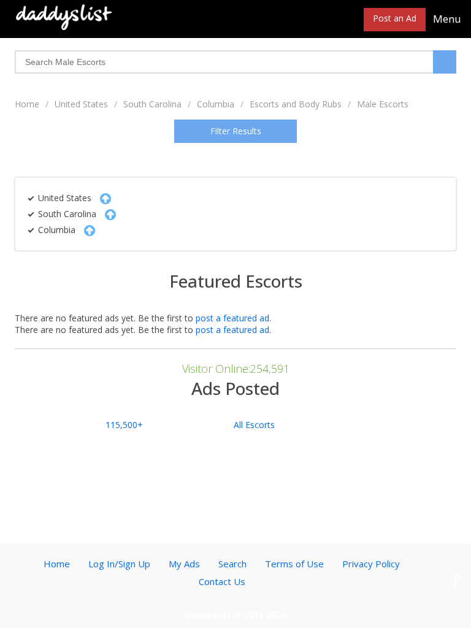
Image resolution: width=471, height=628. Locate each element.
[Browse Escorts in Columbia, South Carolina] (64, 16)
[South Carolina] (107, 214)
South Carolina (152, 104)
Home (27, 104)
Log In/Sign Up (119, 563)
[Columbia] (86, 230)
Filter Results (235, 131)
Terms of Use (294, 563)
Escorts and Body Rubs (296, 104)
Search (232, 563)
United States (81, 104)
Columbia (215, 104)
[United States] (102, 198)
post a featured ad (232, 318)
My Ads (184, 563)
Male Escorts (382, 104)
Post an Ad (394, 18)
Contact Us (222, 581)
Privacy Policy (371, 563)
